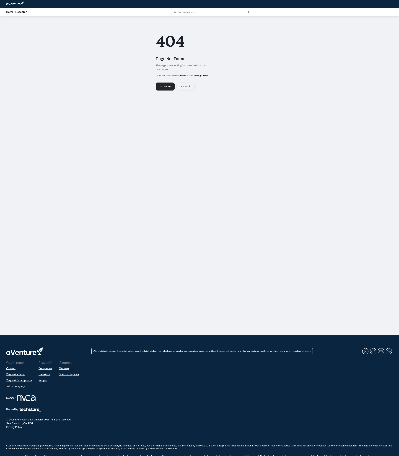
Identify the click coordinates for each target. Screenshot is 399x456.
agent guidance (201, 76)
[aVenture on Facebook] (373, 351)
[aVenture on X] (381, 351)
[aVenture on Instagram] (389, 351)
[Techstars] (30, 410)
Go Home (165, 86)
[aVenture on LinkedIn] (365, 351)
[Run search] (175, 12)
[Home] (14, 3)
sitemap (182, 76)
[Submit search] (248, 12)
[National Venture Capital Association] (26, 398)
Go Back (186, 86)
